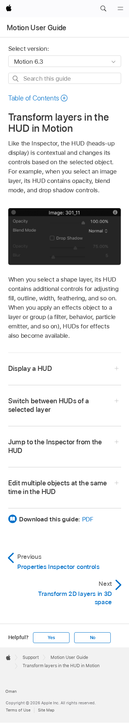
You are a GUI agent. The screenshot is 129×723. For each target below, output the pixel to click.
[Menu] (120, 8)
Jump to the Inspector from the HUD (55, 446)
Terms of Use (18, 710)
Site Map (46, 710)
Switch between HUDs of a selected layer (48, 405)
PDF (88, 519)
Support (31, 657)
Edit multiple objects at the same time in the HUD (57, 487)
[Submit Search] (16, 78)
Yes (51, 637)
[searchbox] (64, 78)
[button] (103, 8)
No (93, 637)
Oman (10, 691)
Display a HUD (30, 368)
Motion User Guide (37, 27)
